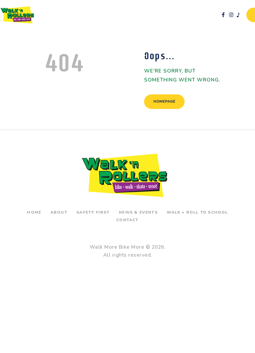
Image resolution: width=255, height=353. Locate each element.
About (58, 212)
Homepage (164, 101)
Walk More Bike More (117, 247)
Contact (127, 220)
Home (34, 212)
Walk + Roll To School (197, 212)
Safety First (93, 212)
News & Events (138, 212)
